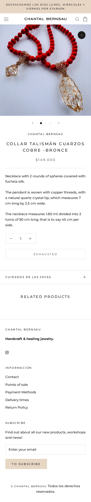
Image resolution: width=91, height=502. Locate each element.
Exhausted (45, 254)
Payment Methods (20, 392)
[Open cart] (85, 19)
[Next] (58, 123)
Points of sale (16, 384)
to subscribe (26, 464)
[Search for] (77, 19)
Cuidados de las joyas (28, 277)
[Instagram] (7, 352)
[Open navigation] (6, 19)
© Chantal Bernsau (29, 486)
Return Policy (16, 407)
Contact (12, 377)
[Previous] (32, 123)
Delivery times (17, 400)
